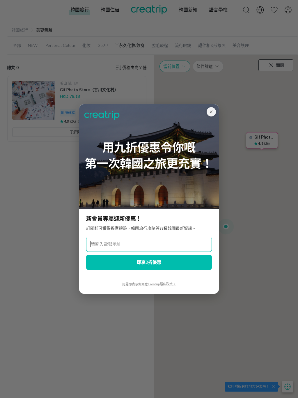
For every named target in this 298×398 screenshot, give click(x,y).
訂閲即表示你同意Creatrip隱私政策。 (149, 284)
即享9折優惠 (149, 262)
